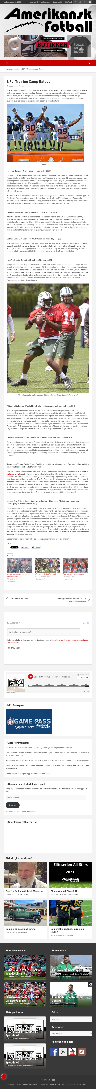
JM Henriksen (22, 894)
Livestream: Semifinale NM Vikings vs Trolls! (22, 999)
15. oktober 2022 (12, 977)
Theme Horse (54, 1084)
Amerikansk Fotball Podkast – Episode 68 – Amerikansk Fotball (31, 760)
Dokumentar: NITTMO (19, 598)
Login (86, 623)
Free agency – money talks (73, 574)
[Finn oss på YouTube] (72, 1052)
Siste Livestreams (16, 950)
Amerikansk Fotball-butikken (40, 2)
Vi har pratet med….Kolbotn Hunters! (74, 760)
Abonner (12, 805)
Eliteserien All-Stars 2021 (65, 891)
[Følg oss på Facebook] (54, 1052)
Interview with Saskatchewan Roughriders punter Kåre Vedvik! (70, 997)
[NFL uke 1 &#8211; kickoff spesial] (47, 565)
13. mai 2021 (11, 932)
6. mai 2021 (55, 935)
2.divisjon (68, 747)
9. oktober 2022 (12, 1004)
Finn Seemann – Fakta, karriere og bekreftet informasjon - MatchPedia (34, 753)
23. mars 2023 (11, 1039)
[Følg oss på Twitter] (63, 1052)
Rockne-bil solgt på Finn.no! (21, 929)
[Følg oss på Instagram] (82, 1052)
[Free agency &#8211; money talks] (75, 565)
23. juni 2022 (11, 894)
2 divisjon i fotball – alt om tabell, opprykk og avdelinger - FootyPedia (34, 747)
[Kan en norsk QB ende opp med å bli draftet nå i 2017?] (19, 565)
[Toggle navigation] (7, 63)
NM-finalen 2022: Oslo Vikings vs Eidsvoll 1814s (24, 972)
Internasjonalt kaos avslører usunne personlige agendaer (71, 599)
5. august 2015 (12, 86)
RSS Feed (68, 2)
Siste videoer (59, 950)
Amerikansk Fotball (29, 1084)
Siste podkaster (15, 1012)
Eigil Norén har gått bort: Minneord (24, 891)
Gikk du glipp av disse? (19, 858)
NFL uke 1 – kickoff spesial (45, 574)
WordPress (83, 1084)
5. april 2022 (56, 977)
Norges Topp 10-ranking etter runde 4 (35, 774)
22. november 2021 (58, 894)
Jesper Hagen (25, 86)
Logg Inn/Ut (57, 2)
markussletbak (67, 935)
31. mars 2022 (57, 1004)
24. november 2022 (13, 1066)
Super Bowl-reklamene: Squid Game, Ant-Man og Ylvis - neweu (31, 766)
